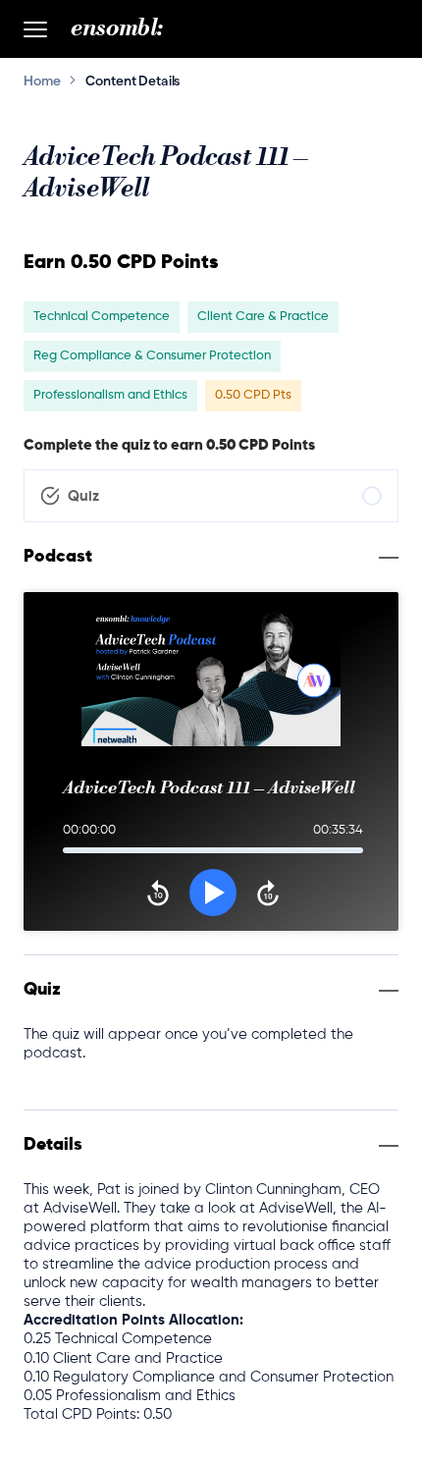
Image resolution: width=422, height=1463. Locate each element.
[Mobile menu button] (35, 29)
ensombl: (117, 28)
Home (42, 80)
